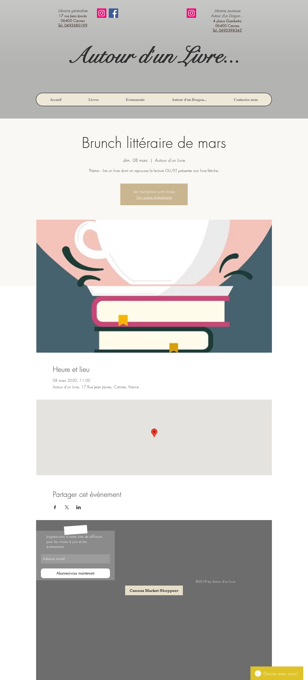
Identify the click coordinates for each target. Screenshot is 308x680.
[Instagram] (101, 13)
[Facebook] (113, 13)
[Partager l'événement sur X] (66, 507)
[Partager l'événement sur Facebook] (55, 507)
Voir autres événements (154, 197)
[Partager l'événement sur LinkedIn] (78, 507)
